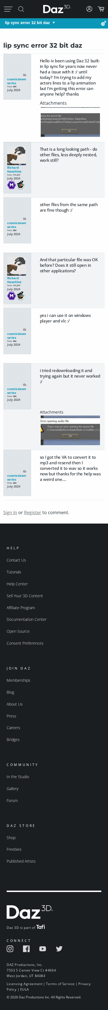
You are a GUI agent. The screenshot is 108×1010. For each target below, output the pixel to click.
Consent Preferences (25, 643)
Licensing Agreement (24, 983)
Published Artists (21, 861)
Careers (13, 727)
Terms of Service (60, 983)
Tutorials (14, 572)
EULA (24, 989)
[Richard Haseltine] (17, 156)
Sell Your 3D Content (25, 595)
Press (11, 716)
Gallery (12, 788)
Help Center (17, 583)
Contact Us (16, 560)
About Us (15, 704)
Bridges (13, 739)
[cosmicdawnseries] (17, 67)
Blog (10, 692)
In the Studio (18, 776)
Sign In (10, 512)
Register (32, 512)
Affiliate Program (21, 607)
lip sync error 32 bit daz (27, 22)
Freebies (14, 849)
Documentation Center (27, 619)
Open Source (18, 631)
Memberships (18, 680)
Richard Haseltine (14, 169)
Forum (12, 800)
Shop (11, 837)
